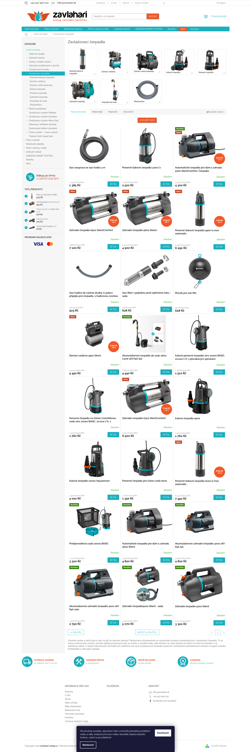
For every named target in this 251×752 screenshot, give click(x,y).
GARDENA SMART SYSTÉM (39, 156)
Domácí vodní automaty (41, 85)
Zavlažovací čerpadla (39, 73)
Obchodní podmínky (74, 714)
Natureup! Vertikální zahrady (42, 124)
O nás (114, 3)
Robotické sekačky (35, 144)
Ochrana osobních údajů (76, 721)
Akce (28, 163)
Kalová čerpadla (37, 89)
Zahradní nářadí (33, 152)
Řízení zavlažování (37, 109)
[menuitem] (32, 29)
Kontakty (69, 717)
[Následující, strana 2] (217, 632)
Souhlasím (163, 733)
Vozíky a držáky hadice (40, 62)
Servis (126, 3)
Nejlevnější (97, 112)
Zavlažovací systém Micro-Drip (44, 120)
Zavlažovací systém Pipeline (42, 112)
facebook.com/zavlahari (164, 701)
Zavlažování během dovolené (43, 128)
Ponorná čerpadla (38, 93)
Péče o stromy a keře (36, 148)
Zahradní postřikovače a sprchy (44, 65)
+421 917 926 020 (161, 696)
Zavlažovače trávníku (39, 69)
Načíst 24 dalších (147, 632)
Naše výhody (141, 3)
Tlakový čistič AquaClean (41, 136)
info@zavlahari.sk (161, 692)
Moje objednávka (73, 706)
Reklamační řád (72, 710)
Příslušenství (36, 105)
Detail (113, 184)
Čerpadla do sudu (38, 101)
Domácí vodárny (37, 81)
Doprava (100, 3)
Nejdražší (112, 112)
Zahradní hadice (37, 58)
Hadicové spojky (37, 54)
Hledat (153, 16)
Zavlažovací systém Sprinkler (43, 116)
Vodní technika (33, 50)
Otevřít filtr (147, 120)
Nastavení (88, 745)
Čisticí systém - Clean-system (43, 132)
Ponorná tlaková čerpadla (42, 77)
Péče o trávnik (33, 140)
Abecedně (128, 112)
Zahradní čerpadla (38, 97)
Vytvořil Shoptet (219, 746)
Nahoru (77, 632)
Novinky (30, 159)
